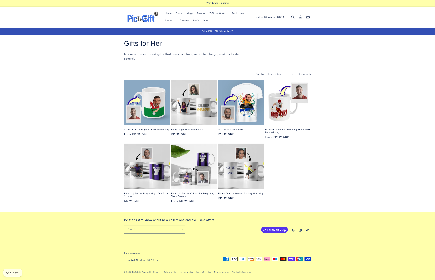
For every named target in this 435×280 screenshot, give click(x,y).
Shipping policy (221, 272)
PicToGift (136, 272)
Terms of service (203, 272)
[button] (293, 17)
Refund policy (170, 272)
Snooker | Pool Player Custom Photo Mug (146, 129)
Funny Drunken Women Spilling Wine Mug (240, 193)
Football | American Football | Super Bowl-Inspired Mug (288, 131)
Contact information (241, 272)
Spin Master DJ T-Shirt (230, 129)
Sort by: (260, 74)
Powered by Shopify (151, 272)
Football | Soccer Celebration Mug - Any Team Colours (192, 195)
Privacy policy (186, 272)
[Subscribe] (181, 230)
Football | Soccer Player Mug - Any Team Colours (146, 195)
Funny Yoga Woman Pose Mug (187, 129)
